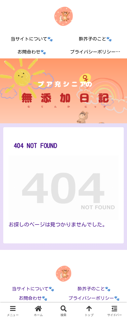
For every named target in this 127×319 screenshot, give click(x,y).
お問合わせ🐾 (33, 298)
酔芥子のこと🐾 (94, 289)
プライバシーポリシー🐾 (94, 298)
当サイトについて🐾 (33, 289)
